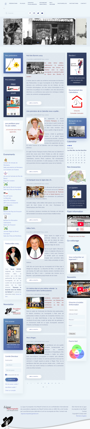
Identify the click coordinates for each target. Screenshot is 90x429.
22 (59, 383)
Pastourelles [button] (62, 3)
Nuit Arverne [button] (52, 3)
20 (52, 383)
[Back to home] (4, 8)
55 (43, 386)
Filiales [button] (22, 3)
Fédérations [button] (13, 3)
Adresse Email (73, 314)
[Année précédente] (67, 146)
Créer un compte (10, 390)
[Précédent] (27, 383)
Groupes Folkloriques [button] (32, 3)
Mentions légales (81, 416)
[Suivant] (46, 386)
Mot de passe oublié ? (12, 384)
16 (37, 383)
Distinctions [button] (74, 3)
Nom (71, 325)
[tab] (31, 42)
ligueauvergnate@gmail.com (29, 413)
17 (41, 383)
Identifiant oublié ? (10, 387)
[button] (6, 3)
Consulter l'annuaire (76, 113)
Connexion (11, 379)
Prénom (71, 319)
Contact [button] (83, 3)
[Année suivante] (70, 146)
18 (45, 383)
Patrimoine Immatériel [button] (43, 3)
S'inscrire (77, 111)
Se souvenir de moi (13, 375)
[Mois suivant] (71, 146)
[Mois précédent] (69, 146)
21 (55, 383)
